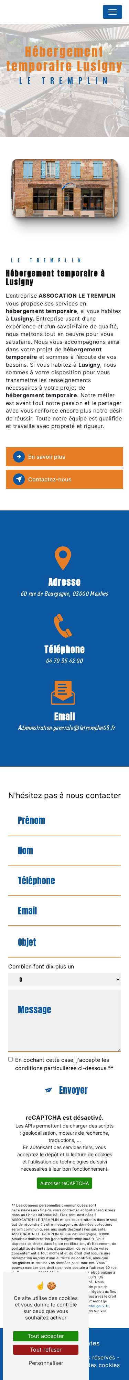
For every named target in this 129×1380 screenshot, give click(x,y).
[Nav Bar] (112, 12)
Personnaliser (46, 1362)
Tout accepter (46, 1335)
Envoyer (73, 1090)
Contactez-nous (50, 479)
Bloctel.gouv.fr (95, 1306)
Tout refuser (46, 1349)
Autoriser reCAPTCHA (64, 1183)
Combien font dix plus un (41, 966)
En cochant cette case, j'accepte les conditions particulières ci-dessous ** (64, 1063)
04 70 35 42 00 (64, 660)
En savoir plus (46, 456)
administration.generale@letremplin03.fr (67, 727)
